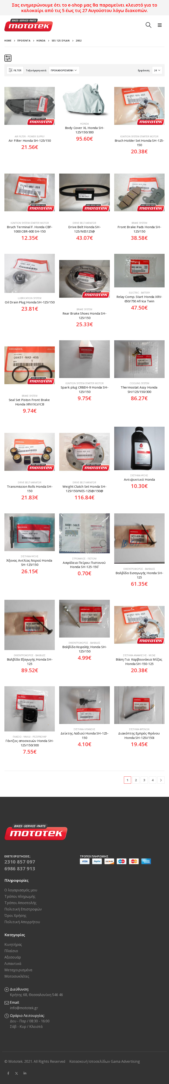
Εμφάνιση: (144, 70)
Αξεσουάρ (12, 957)
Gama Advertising (125, 1061)
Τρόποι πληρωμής (19, 896)
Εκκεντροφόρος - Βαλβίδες (139, 568)
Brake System (139, 222)
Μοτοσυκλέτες (16, 976)
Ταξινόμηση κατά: (36, 70)
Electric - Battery (139, 292)
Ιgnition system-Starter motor (139, 136)
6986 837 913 (19, 868)
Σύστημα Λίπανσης (84, 729)
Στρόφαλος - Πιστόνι (84, 558)
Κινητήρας (13, 944)
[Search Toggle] (148, 25)
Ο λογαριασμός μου (20, 890)
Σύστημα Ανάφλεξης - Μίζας (139, 655)
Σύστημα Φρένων (139, 729)
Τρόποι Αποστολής (20, 902)
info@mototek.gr (24, 1007)
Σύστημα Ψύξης (139, 475)
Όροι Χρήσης (15, 915)
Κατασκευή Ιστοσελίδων (90, 1061)
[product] (29, 106)
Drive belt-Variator (84, 222)
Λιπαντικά (12, 963)
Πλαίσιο (11, 950)
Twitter (16, 1073)
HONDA (84, 123)
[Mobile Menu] (160, 25)
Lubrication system (29, 298)
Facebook (8, 1073)
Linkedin (25, 1073)
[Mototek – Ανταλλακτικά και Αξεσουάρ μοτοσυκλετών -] (28, 25)
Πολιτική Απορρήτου (22, 921)
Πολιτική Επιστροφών (23, 909)
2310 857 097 (19, 861)
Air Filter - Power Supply (29, 136)
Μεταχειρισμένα (18, 970)
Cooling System (139, 383)
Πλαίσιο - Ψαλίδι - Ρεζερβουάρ (29, 736)
